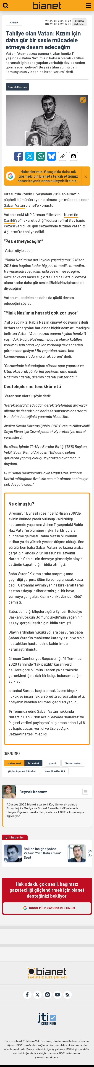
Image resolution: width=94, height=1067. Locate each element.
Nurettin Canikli (54, 771)
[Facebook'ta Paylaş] (18, 156)
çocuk (53, 763)
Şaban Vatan (14, 205)
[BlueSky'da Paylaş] (51, 156)
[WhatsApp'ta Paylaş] (40, 156)
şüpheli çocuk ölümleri (22, 771)
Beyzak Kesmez (33, 791)
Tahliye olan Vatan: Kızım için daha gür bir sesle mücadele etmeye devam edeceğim (43, 40)
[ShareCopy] (62, 156)
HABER (14, 22)
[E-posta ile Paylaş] (73, 156)
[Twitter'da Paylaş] (29, 156)
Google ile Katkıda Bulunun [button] (52, 908)
